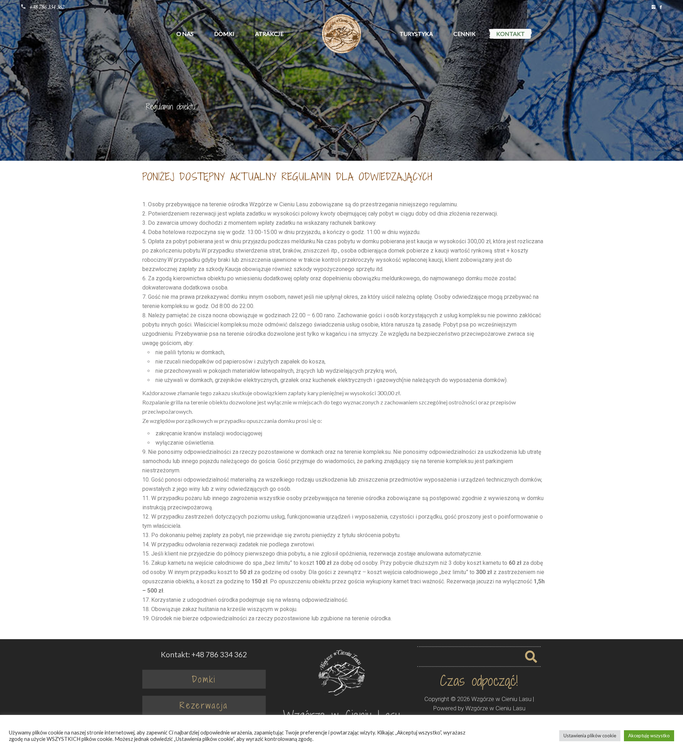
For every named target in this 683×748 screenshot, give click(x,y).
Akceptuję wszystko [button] (649, 735)
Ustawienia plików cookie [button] (589, 735)
